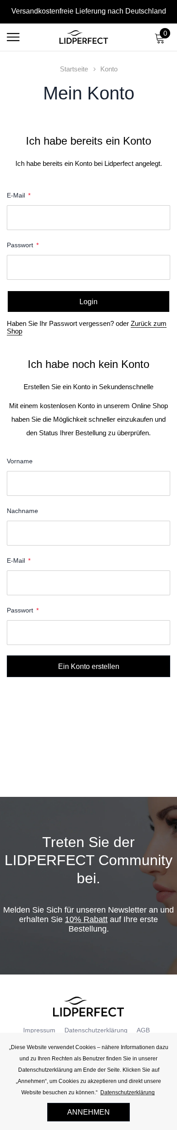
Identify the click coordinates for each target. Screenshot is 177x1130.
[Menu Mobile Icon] (13, 41)
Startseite (74, 69)
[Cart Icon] (159, 41)
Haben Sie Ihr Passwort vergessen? (61, 323)
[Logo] (83, 37)
